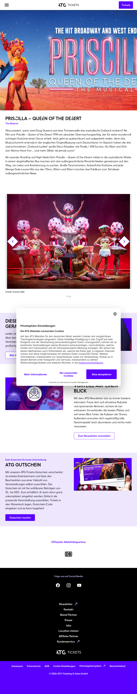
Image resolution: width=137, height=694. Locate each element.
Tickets (125, 5)
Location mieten (68, 630)
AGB (47, 666)
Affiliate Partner (68, 636)
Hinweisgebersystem (90, 666)
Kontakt (68, 609)
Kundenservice (66, 641)
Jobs (68, 625)
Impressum (17, 666)
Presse (68, 620)
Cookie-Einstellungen (64, 666)
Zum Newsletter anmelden (94, 435)
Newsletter (66, 604)
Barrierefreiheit (117, 666)
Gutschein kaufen (20, 517)
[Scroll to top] (128, 685)
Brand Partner (68, 614)
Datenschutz (34, 666)
